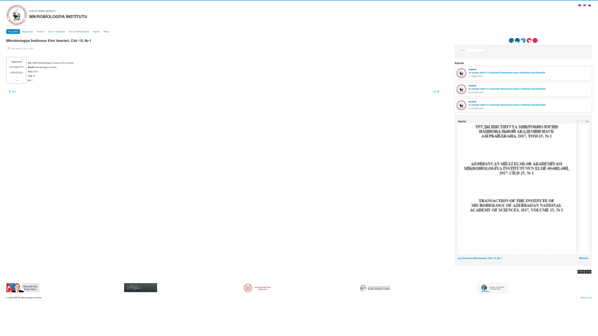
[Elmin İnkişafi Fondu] (257, 287)
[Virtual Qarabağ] (375, 287)
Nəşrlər (96, 31)
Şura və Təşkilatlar (56, 31)
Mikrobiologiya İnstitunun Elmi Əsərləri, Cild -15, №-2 (486, 258)
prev (583, 121)
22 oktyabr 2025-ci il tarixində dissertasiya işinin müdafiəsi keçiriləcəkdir (507, 88)
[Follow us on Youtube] (529, 40)
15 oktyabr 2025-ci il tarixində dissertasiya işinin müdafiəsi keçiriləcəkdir (507, 104)
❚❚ (587, 121)
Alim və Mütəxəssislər (79, 31)
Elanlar (472, 69)
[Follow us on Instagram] (535, 40)
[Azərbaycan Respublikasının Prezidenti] (493, 287)
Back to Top (586, 297)
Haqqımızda (27, 31)
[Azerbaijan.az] (23, 287)
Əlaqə (106, 31)
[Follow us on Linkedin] (517, 40)
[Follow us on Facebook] (511, 40)
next (585, 121)
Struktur (40, 31)
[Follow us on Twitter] (523, 40)
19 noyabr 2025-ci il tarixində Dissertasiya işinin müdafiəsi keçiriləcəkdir (506, 72)
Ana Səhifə (13, 31)
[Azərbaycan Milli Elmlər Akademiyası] (140, 287)
